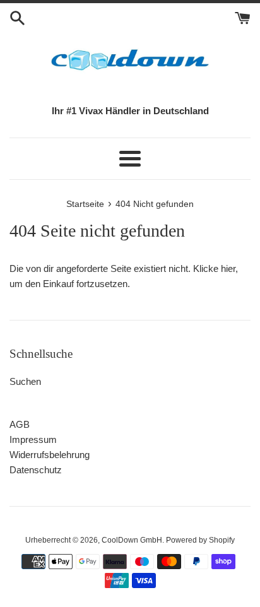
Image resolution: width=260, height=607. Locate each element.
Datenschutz (35, 469)
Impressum (33, 439)
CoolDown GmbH (132, 540)
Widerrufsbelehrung (49, 454)
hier (228, 268)
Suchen (25, 381)
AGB (19, 424)
